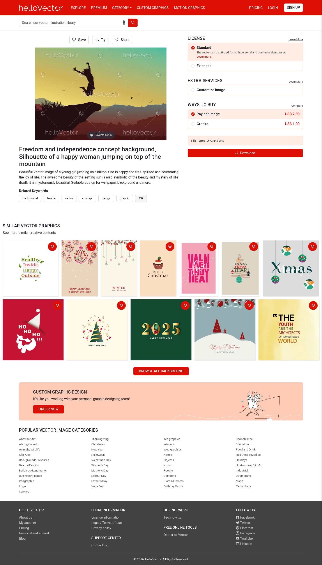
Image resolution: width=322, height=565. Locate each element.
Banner (51, 198)
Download (247, 153)
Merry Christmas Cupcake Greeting (155, 247)
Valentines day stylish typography (197, 247)
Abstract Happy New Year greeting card (238, 247)
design (106, 198)
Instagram (247, 533)
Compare (297, 105)
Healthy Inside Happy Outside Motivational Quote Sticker (27, 247)
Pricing (256, 8)
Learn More (296, 39)
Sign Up (293, 7)
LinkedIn (245, 544)
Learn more (204, 56)
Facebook (247, 517)
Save (81, 40)
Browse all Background (161, 371)
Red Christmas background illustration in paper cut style (25, 306)
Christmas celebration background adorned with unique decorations (290, 247)
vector (69, 198)
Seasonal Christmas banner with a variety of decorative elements (222, 306)
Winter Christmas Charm (115, 247)
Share (124, 40)
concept (87, 198)
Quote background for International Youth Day (286, 306)
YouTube (246, 538)
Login (273, 8)
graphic (124, 198)
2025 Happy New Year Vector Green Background (159, 306)
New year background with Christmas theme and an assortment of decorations (96, 308)
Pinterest (246, 528)
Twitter (244, 523)
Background (30, 198)
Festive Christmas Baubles (77, 247)
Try (103, 40)
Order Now (48, 409)
